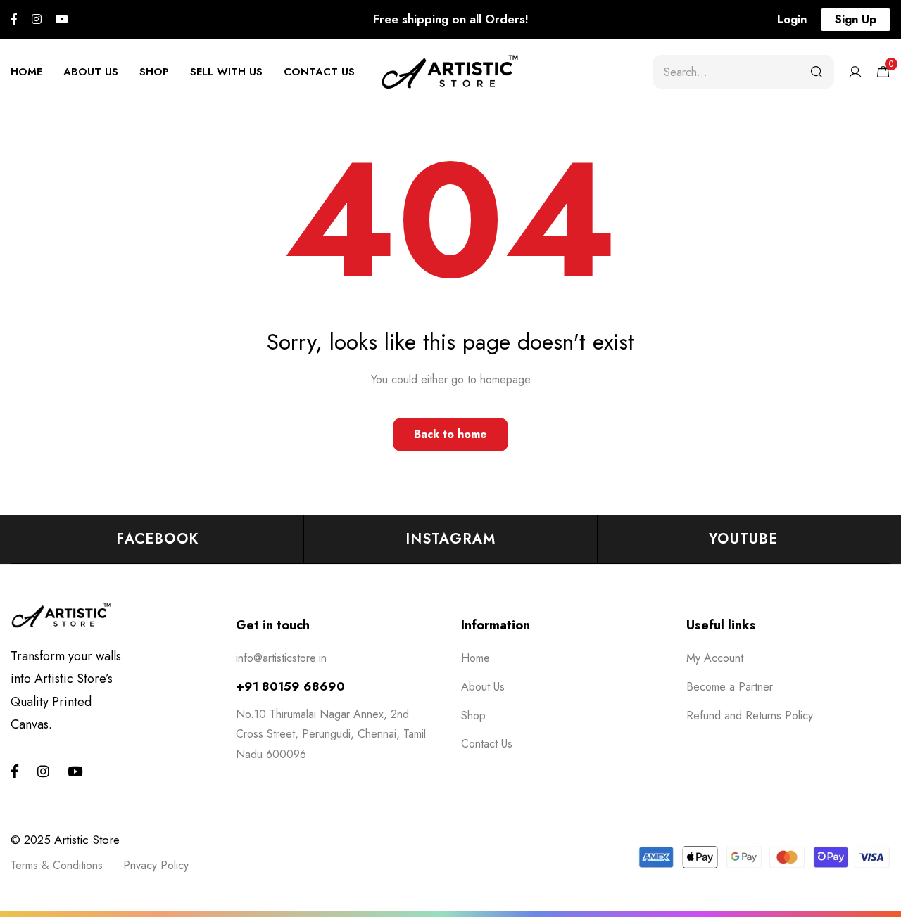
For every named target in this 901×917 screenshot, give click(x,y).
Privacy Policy (156, 865)
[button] (792, 19)
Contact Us (319, 71)
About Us (90, 71)
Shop (154, 71)
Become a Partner (729, 687)
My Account (714, 658)
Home (26, 71)
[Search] (816, 72)
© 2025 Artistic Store (65, 839)
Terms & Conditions (57, 865)
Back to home (450, 434)
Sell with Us (226, 71)
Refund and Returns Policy (749, 715)
